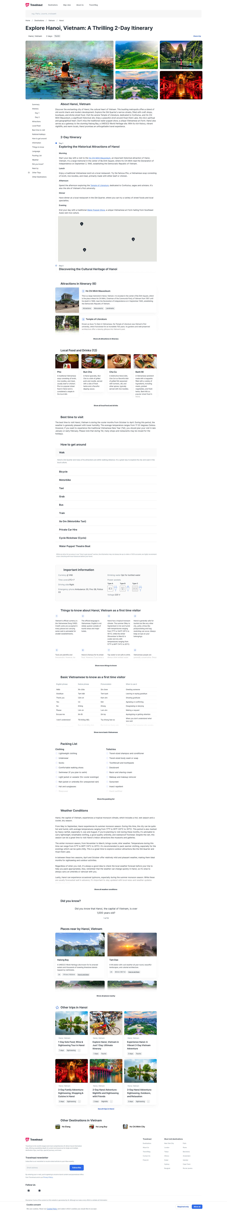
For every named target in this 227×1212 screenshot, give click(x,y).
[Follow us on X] (39, 1190)
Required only (183, 1207)
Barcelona (186, 1151)
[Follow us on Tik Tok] (28, 1190)
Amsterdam (186, 1156)
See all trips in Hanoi (106, 1109)
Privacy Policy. (48, 1177)
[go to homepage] (34, 6)
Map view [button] (67, 5)
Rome (185, 1147)
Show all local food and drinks (106, 405)
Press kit (145, 1160)
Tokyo (166, 1151)
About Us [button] (79, 5)
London (166, 1147)
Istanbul (185, 1160)
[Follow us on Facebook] (43, 1191)
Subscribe (76, 1167)
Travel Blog (146, 1151)
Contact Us (146, 1156)
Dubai (166, 1160)
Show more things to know (106, 666)
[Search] (196, 14)
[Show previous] (58, 911)
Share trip (197, 36)
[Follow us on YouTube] (35, 1191)
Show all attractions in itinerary (105, 339)
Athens (166, 1156)
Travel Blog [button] (93, 5)
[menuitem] (39, 104)
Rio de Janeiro (187, 1168)
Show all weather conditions (105, 889)
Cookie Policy (52, 1209)
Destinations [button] (53, 5)
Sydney (166, 1164)
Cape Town (186, 1164)
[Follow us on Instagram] (33, 1191)
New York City (169, 1143)
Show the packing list (105, 799)
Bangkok (167, 1168)
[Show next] (154, 911)
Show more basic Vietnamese (106, 732)
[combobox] (112, 14)
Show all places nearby (106, 996)
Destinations (147, 1143)
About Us (146, 1147)
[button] (105, 145)
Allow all (197, 1207)
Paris (184, 1143)
